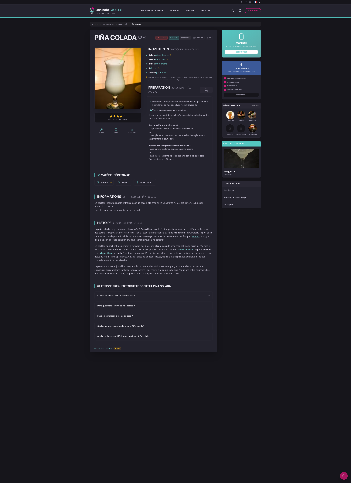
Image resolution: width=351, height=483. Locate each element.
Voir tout (255, 105)
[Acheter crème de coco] (170, 55)
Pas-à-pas (206, 90)
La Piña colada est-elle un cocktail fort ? (153, 295)
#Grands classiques (103, 349)
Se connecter (241, 95)
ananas (195, 236)
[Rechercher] (240, 10)
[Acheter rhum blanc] (167, 59)
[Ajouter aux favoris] (140, 38)
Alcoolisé (122, 24)
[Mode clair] (233, 11)
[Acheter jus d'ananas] (169, 72)
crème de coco (162, 55)
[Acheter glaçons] (159, 68)
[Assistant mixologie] (344, 476)
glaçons (153, 68)
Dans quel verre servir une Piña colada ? (153, 305)
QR (210, 38)
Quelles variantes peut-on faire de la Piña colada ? (153, 326)
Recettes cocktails (106, 24)
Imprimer (199, 38)
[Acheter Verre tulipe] (153, 182)
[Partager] (144, 37)
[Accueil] (93, 24)
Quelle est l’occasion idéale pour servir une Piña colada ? (153, 336)
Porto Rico (185, 38)
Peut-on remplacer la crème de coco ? (153, 316)
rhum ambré (161, 63)
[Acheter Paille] (129, 182)
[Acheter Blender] (111, 182)
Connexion (253, 11)
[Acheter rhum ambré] (168, 63)
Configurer (241, 52)
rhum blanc (160, 59)
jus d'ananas (162, 72)
